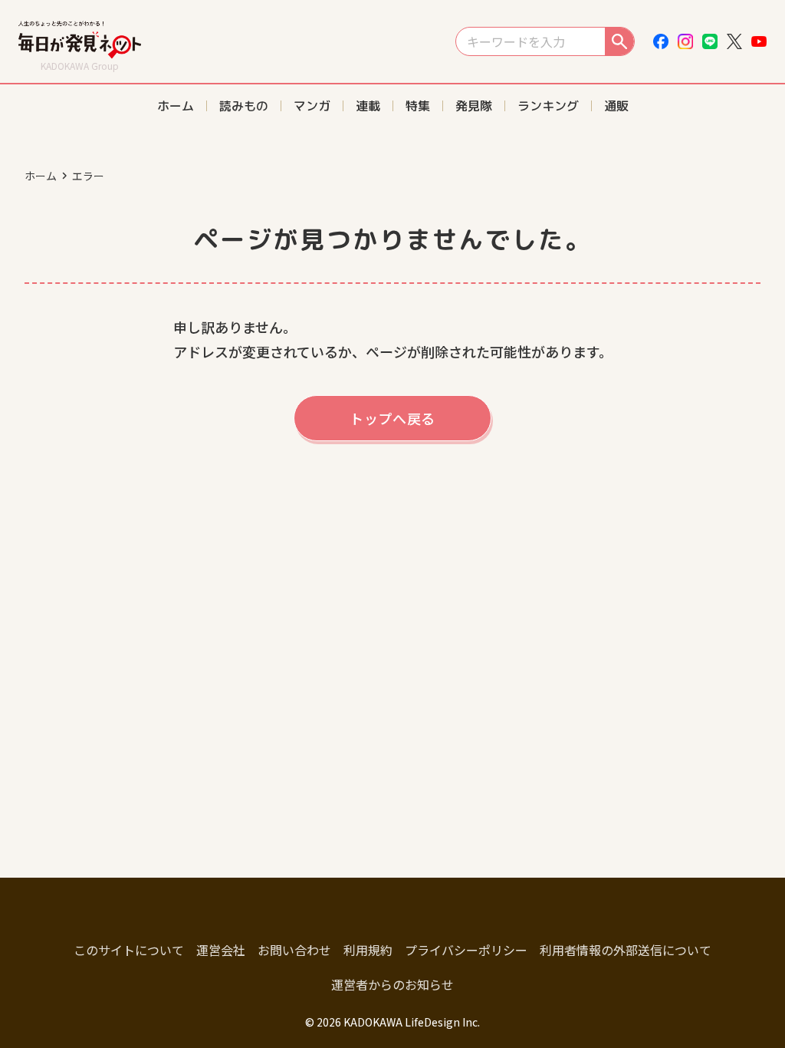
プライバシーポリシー (466, 950)
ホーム (41, 175)
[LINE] (710, 41)
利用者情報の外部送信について (625, 950)
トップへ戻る (392, 418)
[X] (734, 41)
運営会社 (220, 950)
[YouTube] (759, 41)
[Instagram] (685, 41)
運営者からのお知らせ (392, 984)
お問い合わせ (294, 950)
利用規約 (367, 950)
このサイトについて (129, 950)
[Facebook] (660, 41)
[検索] (619, 41)
